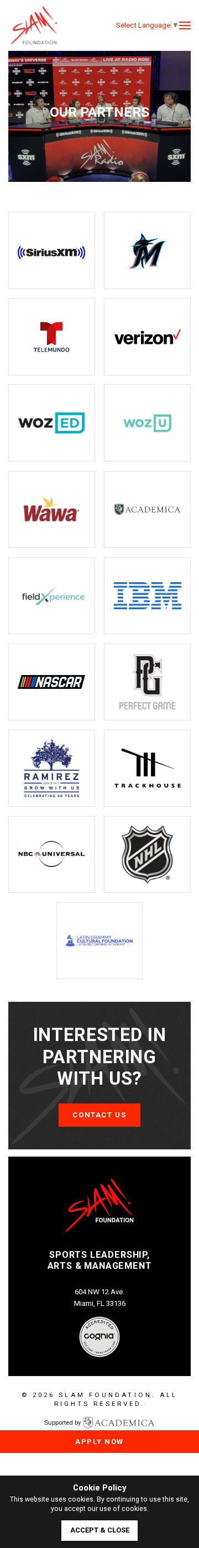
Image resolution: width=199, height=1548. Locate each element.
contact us (99, 1115)
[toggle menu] (185, 25)
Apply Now (99, 1441)
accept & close (99, 1530)
